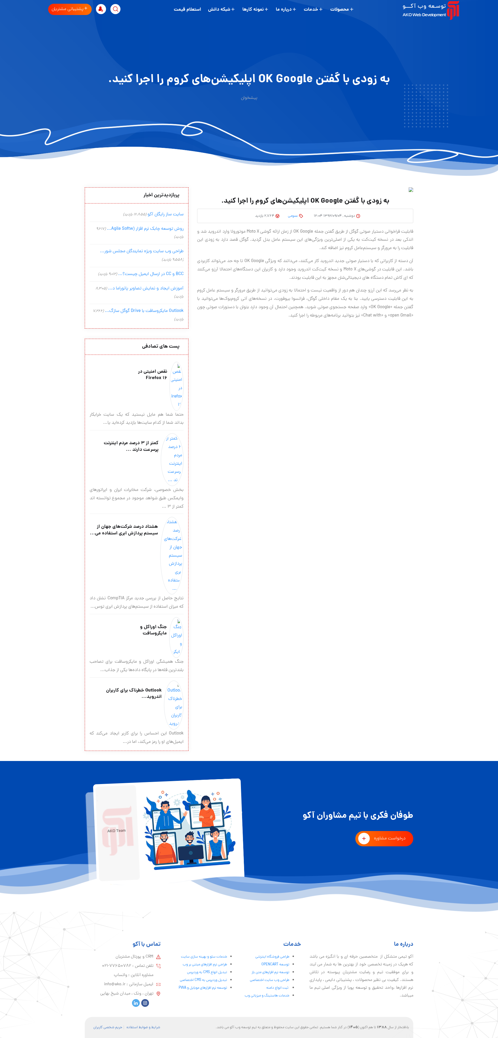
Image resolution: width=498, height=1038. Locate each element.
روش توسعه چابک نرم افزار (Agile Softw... (145, 228)
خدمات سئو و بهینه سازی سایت (204, 957)
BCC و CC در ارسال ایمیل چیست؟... (151, 274)
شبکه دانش (219, 9)
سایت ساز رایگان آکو (166, 214)
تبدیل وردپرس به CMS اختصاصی (203, 980)
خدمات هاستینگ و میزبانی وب (267, 996)
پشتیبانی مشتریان (68, 9)
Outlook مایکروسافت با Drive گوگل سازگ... (144, 311)
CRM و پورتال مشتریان (134, 957)
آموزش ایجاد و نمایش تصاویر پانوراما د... (146, 288)
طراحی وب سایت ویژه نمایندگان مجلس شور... (142, 251)
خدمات (311, 9)
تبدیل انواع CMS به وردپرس (207, 972)
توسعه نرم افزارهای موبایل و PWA (203, 988)
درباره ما (284, 9)
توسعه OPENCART (275, 964)
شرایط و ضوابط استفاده (143, 1027)
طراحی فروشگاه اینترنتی (272, 957)
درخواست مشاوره (389, 838)
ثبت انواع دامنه (277, 988)
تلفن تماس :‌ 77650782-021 (127, 966)
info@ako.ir (114, 984)
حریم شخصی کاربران (107, 1027)
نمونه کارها (253, 9)
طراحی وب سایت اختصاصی (269, 980)
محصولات (339, 9)
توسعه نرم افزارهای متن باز (270, 972)
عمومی (293, 216)
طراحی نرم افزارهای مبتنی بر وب (205, 964)
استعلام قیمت (187, 9)
